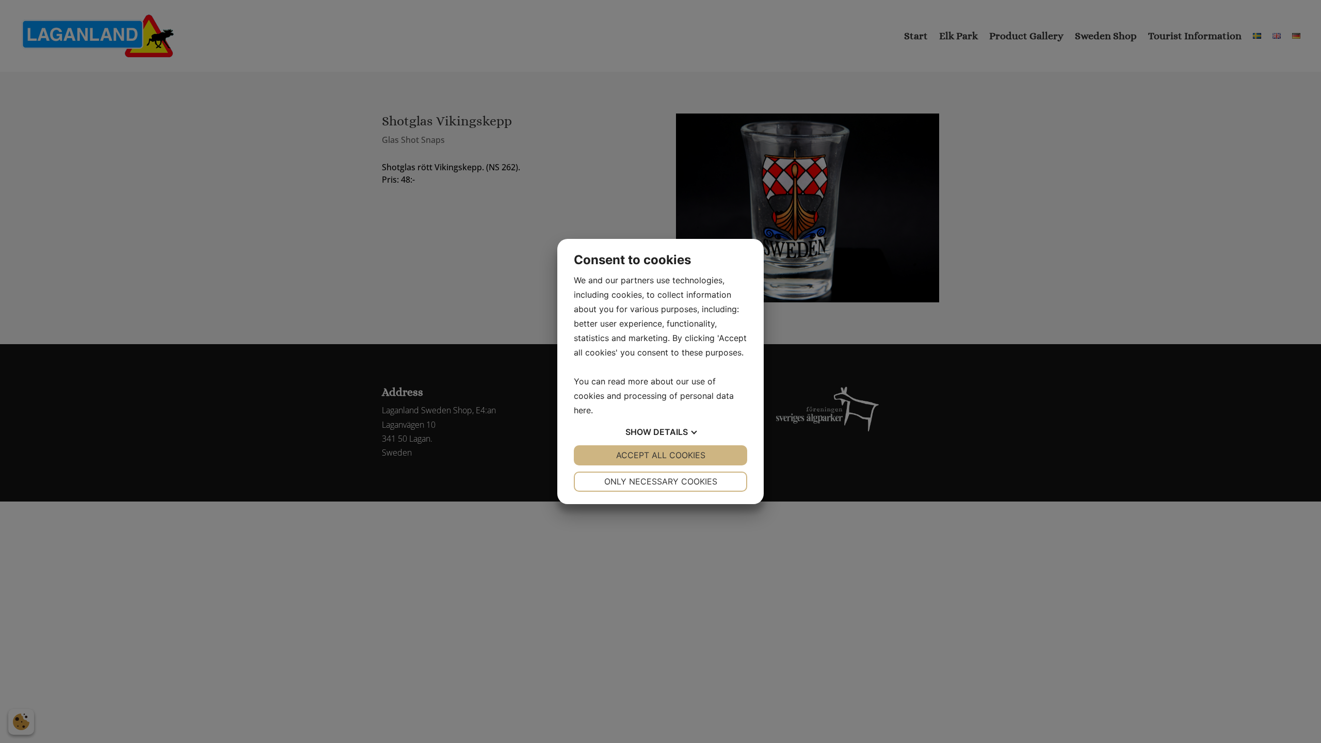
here (582, 410)
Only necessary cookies (660, 481)
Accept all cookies (660, 455)
